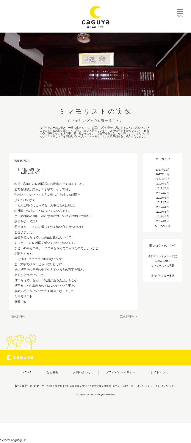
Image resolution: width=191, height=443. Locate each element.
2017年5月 (162, 202)
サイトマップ (159, 372)
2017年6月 (162, 197)
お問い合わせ (82, 372)
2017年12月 (163, 169)
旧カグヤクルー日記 (162, 275)
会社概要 (52, 372)
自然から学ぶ (162, 260)
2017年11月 (163, 174)
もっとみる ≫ (162, 225)
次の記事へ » (128, 316)
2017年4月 (162, 207)
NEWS (27, 372)
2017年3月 (162, 211)
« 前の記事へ (17, 316)
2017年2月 (162, 216)
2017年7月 (162, 193)
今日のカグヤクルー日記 (162, 256)
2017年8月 (162, 188)
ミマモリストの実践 (162, 265)
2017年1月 (162, 221)
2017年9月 (162, 183)
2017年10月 (163, 178)
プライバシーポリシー (121, 372)
